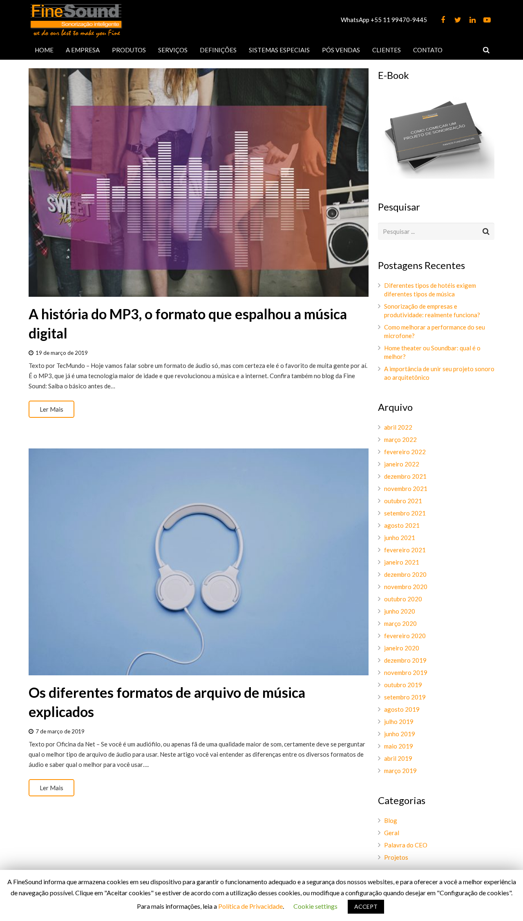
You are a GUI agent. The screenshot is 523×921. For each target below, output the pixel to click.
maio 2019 (398, 746)
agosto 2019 (402, 709)
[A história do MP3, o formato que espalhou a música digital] (199, 182)
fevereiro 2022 (405, 451)
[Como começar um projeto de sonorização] (436, 176)
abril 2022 (398, 427)
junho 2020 (399, 611)
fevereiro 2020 (405, 635)
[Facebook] (443, 20)
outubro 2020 (403, 599)
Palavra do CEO (405, 845)
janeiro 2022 (401, 464)
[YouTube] (487, 20)
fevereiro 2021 (405, 549)
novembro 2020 (405, 586)
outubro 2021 (403, 500)
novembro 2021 (405, 488)
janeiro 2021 (401, 562)
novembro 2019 (405, 672)
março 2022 (400, 439)
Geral (391, 832)
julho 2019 (398, 721)
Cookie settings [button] (315, 906)
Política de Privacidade (250, 906)
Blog (390, 820)
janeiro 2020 (401, 648)
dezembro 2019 (405, 660)
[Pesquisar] (486, 49)
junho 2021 (399, 537)
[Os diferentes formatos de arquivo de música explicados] (199, 561)
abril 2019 (398, 758)
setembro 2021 (405, 513)
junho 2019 (399, 733)
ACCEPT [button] (366, 906)
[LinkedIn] (472, 20)
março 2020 (400, 623)
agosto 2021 (402, 525)
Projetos (396, 857)
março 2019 (400, 770)
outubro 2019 (403, 684)
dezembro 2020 (405, 574)
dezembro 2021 (405, 476)
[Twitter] (457, 20)
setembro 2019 (405, 697)
